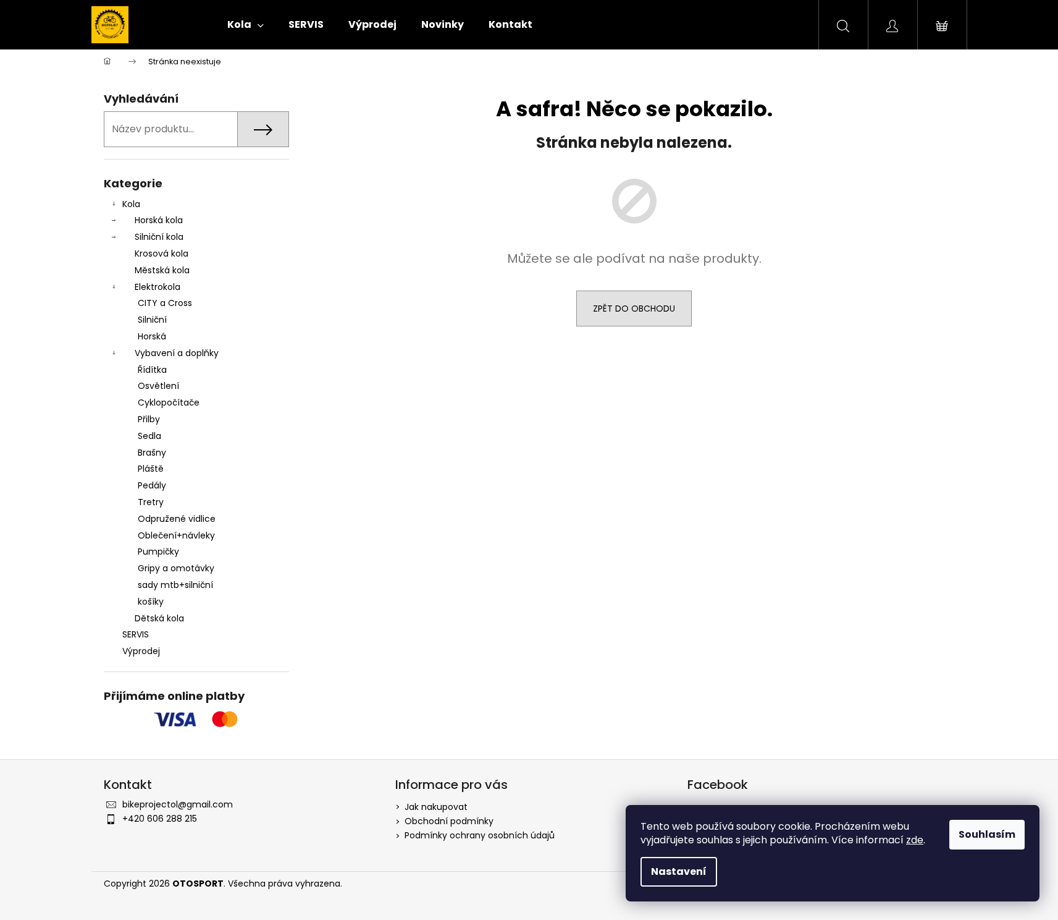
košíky (151, 601)
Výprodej (141, 651)
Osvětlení (158, 386)
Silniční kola (159, 237)
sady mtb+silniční (175, 585)
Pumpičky (158, 551)
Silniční (152, 319)
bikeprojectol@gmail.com (177, 804)
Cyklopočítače (168, 402)
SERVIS (135, 634)
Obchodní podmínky (449, 821)
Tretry (151, 502)
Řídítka (152, 370)
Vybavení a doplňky (177, 353)
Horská (152, 336)
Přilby (149, 419)
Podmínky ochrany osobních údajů (480, 835)
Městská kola (162, 270)
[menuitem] (245, 24)
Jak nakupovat (436, 807)
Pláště (151, 468)
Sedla (149, 436)
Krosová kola (161, 253)
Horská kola (159, 220)
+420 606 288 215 (159, 818)
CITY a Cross (165, 303)
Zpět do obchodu (634, 308)
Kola (131, 204)
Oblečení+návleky (176, 535)
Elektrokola (157, 287)
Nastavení (679, 871)
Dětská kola (159, 618)
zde (914, 840)
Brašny (152, 452)
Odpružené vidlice (177, 519)
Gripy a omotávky (176, 568)
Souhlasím (987, 834)
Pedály (152, 485)
